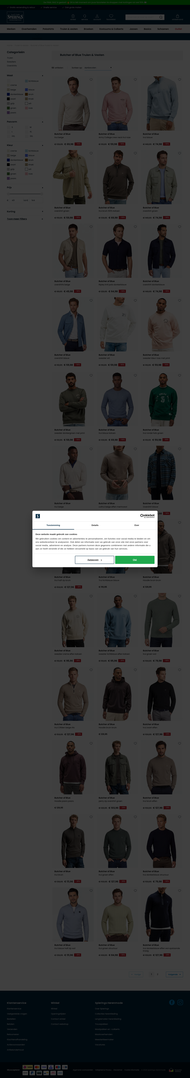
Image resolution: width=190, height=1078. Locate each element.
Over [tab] (136, 525)
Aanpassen (92, 560)
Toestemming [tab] (53, 525)
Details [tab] (95, 525)
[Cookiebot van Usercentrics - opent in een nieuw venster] (142, 516)
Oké (135, 560)
